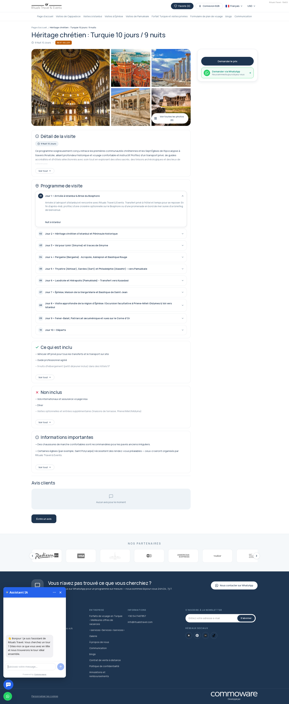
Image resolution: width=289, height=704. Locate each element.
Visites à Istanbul (92, 16)
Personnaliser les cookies (44, 696)
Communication (243, 16)
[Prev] (32, 556)
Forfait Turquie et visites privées (170, 16)
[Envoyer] (60, 666)
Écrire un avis (44, 519)
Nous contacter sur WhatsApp (236, 585)
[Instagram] (188, 635)
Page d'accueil (45, 16)
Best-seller (63, 42)
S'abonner (246, 618)
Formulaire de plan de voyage (206, 16)
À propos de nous (99, 642)
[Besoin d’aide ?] (8, 685)
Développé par (234, 699)
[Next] (256, 556)
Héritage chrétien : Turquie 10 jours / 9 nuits (73, 27)
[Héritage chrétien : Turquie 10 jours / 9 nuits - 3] (171, 68)
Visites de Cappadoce (68, 16)
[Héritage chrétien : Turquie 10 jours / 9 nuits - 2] (130, 68)
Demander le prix (227, 61)
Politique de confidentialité (104, 666)
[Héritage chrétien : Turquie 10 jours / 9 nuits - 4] (130, 107)
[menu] (54, 592)
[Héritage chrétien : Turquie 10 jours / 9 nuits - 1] (70, 87)
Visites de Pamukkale (137, 16)
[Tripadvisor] (205, 635)
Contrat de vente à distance (105, 660)
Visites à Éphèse (114, 16)
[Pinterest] (197, 635)
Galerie (93, 636)
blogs (228, 16)
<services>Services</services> (107, 630)
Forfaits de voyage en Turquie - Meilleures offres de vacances (105, 620)
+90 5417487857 (137, 616)
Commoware (40, 674)
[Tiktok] (214, 635)
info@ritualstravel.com (140, 622)
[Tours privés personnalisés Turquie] (46, 6)
